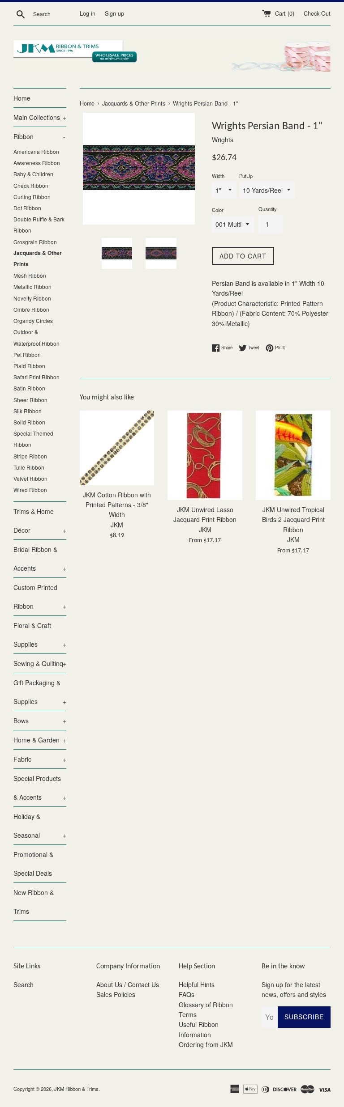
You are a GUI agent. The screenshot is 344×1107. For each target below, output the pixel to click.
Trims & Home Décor (39, 520)
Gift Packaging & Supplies (39, 692)
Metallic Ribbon (32, 286)
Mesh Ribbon (29, 275)
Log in (87, 13)
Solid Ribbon (29, 422)
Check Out (317, 13)
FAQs (186, 994)
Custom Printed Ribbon (39, 597)
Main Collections (39, 117)
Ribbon (39, 136)
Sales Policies (115, 994)
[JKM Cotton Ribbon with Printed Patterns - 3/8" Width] (117, 448)
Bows (39, 720)
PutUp (246, 175)
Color (218, 209)
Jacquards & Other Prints (37, 258)
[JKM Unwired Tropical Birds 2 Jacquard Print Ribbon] (293, 455)
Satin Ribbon (29, 388)
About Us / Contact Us (127, 984)
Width (218, 175)
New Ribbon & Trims (33, 902)
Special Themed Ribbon (33, 438)
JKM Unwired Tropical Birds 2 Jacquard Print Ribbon (293, 519)
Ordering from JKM (206, 1044)
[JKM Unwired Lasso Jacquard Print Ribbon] (205, 455)
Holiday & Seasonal (39, 826)
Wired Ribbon (30, 489)
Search (23, 984)
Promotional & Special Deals (33, 864)
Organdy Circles (33, 320)
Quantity (267, 208)
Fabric (39, 759)
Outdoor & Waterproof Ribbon (36, 337)
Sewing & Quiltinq (39, 663)
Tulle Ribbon (28, 467)
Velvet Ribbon (30, 478)
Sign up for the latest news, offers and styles (294, 989)
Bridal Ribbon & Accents (39, 559)
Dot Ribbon (27, 208)
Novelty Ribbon (32, 298)
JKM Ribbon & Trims (76, 1088)
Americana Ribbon (36, 151)
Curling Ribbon (32, 196)
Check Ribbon (30, 185)
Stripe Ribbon (30, 456)
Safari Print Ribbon (36, 377)
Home (21, 97)
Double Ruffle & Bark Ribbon (38, 224)
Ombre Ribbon (31, 309)
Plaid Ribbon (29, 365)
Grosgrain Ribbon (35, 242)
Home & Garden (39, 739)
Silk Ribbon (27, 411)
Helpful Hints (197, 984)
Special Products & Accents (39, 788)
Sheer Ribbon (30, 399)
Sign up (114, 13)
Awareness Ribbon (36, 162)
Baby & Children (33, 174)
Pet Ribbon (27, 354)
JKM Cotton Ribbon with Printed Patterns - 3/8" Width (117, 504)
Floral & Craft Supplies (39, 635)
